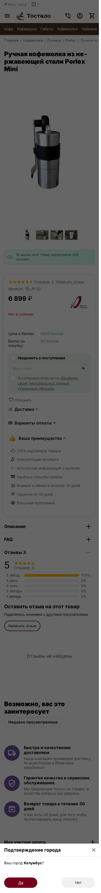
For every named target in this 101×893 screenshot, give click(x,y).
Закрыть (94, 850)
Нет (78, 882)
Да (20, 882)
